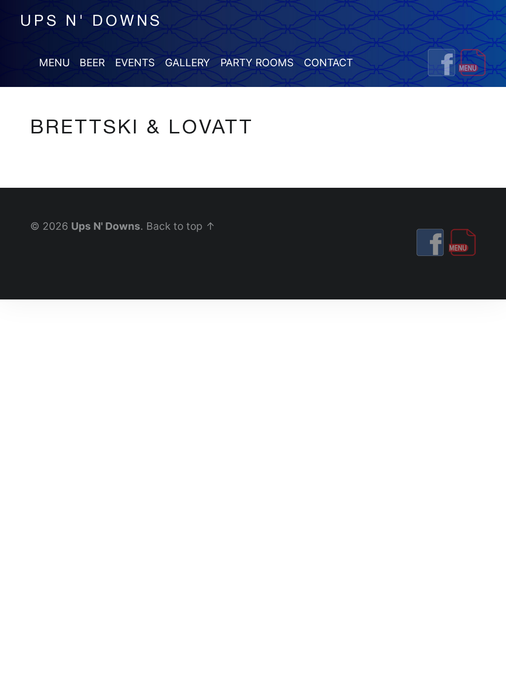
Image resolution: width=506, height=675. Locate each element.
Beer (92, 62)
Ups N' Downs (105, 226)
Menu (54, 62)
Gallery (187, 62)
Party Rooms (257, 62)
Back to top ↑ (180, 226)
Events (135, 62)
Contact (328, 62)
